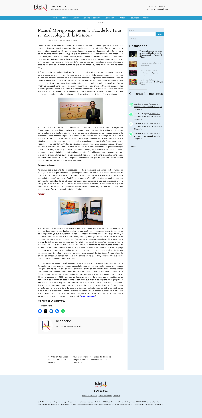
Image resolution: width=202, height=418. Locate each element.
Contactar (116, 396)
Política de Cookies (105, 396)
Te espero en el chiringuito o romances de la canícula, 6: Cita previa (148, 106)
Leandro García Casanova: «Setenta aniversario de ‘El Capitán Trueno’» (152, 82)
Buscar (131, 31)
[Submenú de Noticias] (70, 17)
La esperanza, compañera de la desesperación (150, 64)
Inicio (55, 18)
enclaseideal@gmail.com (157, 9)
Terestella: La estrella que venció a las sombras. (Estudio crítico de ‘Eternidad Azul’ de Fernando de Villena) (151, 54)
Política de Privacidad (89, 396)
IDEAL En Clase (58, 6)
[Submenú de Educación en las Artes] (127, 17)
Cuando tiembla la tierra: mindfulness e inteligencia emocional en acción (149, 73)
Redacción (66, 41)
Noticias (75, 41)
